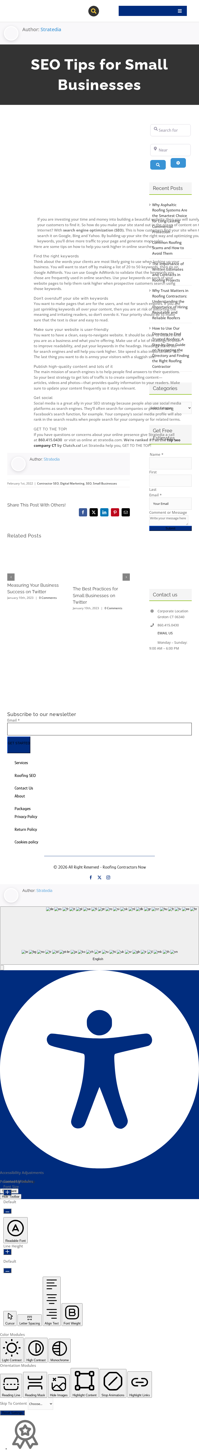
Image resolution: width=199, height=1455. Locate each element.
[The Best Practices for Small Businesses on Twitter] (101, 546)
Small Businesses (105, 483)
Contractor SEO (48, 483)
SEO (88, 483)
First (153, 472)
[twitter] (99, 877)
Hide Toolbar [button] (10, 1196)
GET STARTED (19, 743)
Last (153, 489)
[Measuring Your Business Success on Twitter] (35, 546)
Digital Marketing (72, 483)
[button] (2, 967)
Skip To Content (14, 1403)
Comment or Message (168, 512)
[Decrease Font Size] (7, 1211)
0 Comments (48, 598)
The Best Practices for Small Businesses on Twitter (95, 595)
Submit (170, 528)
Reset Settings (12, 1413)
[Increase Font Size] (7, 1192)
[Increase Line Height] (7, 1252)
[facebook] (91, 877)
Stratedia (51, 29)
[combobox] (99, 935)
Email (155, 494)
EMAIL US (165, 633)
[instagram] (108, 877)
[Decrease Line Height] (7, 1270)
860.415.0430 (50, 439)
